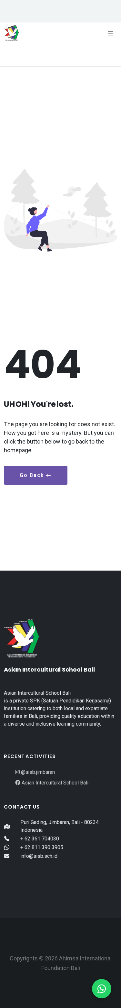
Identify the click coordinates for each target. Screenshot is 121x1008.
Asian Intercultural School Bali (54, 783)
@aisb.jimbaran (37, 772)
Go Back (33, 475)
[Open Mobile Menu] (110, 33)
